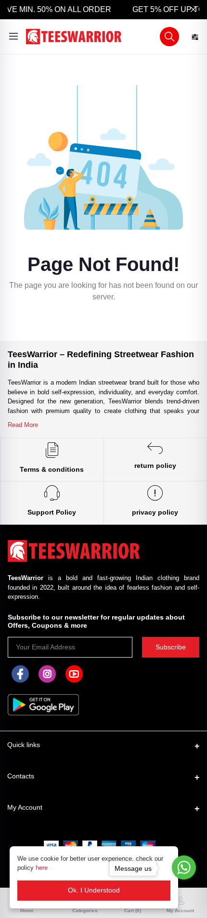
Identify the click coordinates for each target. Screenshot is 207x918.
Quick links (23, 745)
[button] (169, 36)
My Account (24, 807)
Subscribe (170, 647)
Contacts (20, 776)
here (42, 867)
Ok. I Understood (94, 890)
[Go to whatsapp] (184, 867)
